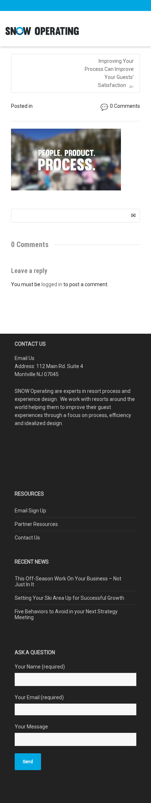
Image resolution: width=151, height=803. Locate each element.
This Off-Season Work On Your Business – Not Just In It (68, 581)
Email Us (24, 358)
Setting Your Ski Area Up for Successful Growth (69, 598)
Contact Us (27, 538)
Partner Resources (36, 524)
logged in (51, 284)
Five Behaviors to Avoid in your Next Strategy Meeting (66, 614)
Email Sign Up (30, 511)
